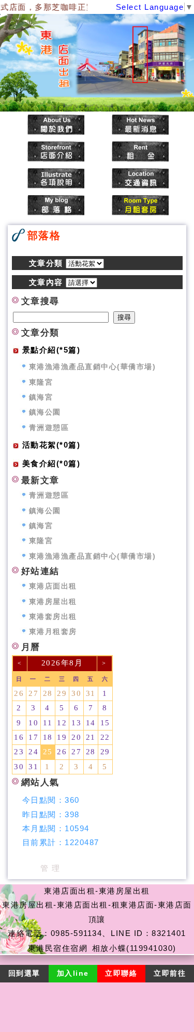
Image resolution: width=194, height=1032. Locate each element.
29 (62, 693)
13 (76, 723)
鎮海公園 (45, 412)
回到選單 (24, 973)
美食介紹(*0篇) (51, 463)
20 (76, 737)
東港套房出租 (53, 617)
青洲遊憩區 (49, 428)
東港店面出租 (53, 586)
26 (19, 693)
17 (33, 737)
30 (76, 693)
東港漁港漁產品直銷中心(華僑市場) (92, 367)
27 (33, 693)
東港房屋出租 (53, 602)
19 (62, 737)
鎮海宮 (41, 397)
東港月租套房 (53, 632)
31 (91, 693)
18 (48, 737)
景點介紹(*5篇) (51, 349)
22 (105, 737)
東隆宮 (41, 382)
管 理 (50, 868)
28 (48, 693)
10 (33, 723)
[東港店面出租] (55, 125)
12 (62, 723)
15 (105, 723)
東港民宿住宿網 (58, 948)
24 (33, 752)
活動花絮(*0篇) (51, 444)
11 (47, 723)
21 (91, 737)
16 (19, 737)
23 (19, 752)
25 (48, 752)
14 (91, 723)
